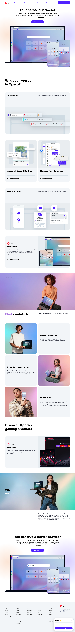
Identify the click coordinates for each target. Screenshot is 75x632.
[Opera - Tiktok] (64, 618)
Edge (66, 315)
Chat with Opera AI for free (19, 171)
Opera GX (11, 447)
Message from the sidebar (52, 171)
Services (18, 605)
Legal (39, 605)
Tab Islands (12, 95)
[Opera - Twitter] (66, 618)
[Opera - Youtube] (69, 618)
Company (51, 605)
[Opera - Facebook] (61, 618)
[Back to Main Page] (8, 3)
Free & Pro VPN (14, 192)
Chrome (56, 315)
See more (41, 17)
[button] (64, 2)
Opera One (12, 246)
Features (7, 605)
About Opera (9, 278)
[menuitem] (17, 2)
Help (28, 605)
